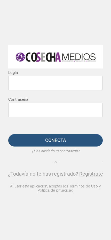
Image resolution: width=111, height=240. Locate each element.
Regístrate (91, 174)
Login (13, 72)
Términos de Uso (83, 186)
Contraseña (18, 99)
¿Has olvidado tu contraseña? (56, 151)
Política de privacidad (55, 190)
